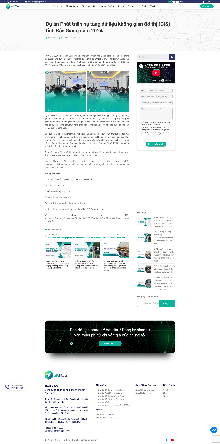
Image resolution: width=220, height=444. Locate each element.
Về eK (153, 6)
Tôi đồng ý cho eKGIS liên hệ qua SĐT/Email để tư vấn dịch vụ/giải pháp (156, 123)
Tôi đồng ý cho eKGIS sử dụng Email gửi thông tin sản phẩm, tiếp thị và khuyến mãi (155, 129)
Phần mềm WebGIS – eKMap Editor (109, 393)
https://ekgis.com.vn (62, 197)
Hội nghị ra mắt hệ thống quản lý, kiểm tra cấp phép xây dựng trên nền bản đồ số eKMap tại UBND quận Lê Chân (87, 166)
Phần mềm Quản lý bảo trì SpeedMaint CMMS (113, 405)
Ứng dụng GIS (57, 229)
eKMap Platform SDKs (143, 393)
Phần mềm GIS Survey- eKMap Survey (110, 396)
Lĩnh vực (56, 6)
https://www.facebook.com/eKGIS (69, 203)
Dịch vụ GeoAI (88, 6)
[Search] (172, 57)
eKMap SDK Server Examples (145, 390)
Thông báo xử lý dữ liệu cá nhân (84, 440)
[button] (207, 6)
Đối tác (144, 6)
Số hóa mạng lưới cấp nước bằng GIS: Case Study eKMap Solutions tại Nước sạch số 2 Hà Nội (86, 264)
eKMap (63, 134)
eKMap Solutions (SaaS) (105, 415)
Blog (120, 6)
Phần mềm (71, 6)
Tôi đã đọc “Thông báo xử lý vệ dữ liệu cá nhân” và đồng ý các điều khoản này (155, 134)
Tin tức (131, 6)
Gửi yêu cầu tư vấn (156, 144)
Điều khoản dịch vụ (62, 440)
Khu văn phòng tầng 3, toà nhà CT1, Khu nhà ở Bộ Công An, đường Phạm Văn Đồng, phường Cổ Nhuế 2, (87, 220)
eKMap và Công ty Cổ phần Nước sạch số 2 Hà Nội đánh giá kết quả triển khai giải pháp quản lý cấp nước (115, 265)
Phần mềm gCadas (103, 402)
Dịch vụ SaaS (106, 6)
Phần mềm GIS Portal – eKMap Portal (110, 399)
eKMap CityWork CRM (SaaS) (107, 417)
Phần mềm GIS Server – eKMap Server (110, 390)
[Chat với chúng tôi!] (213, 430)
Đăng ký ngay (109, 343)
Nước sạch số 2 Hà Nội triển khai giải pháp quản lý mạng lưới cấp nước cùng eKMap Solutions (57, 264)
